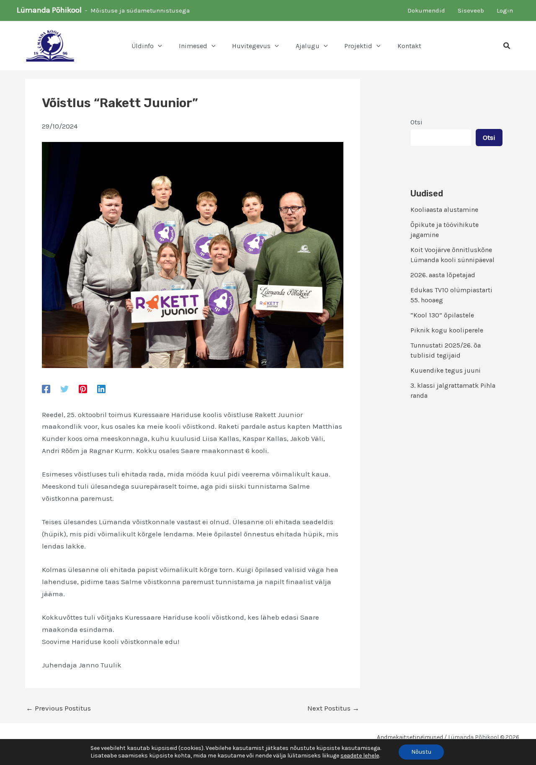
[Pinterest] (83, 388)
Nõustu (421, 751)
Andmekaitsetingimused (410, 737)
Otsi (416, 122)
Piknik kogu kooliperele (446, 330)
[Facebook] (46, 388)
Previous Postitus (58, 708)
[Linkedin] (101, 388)
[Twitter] (64, 388)
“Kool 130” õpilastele (442, 315)
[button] (158, 46)
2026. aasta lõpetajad (442, 275)
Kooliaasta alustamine (444, 210)
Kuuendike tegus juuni (445, 370)
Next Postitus (333, 708)
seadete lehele (359, 755)
